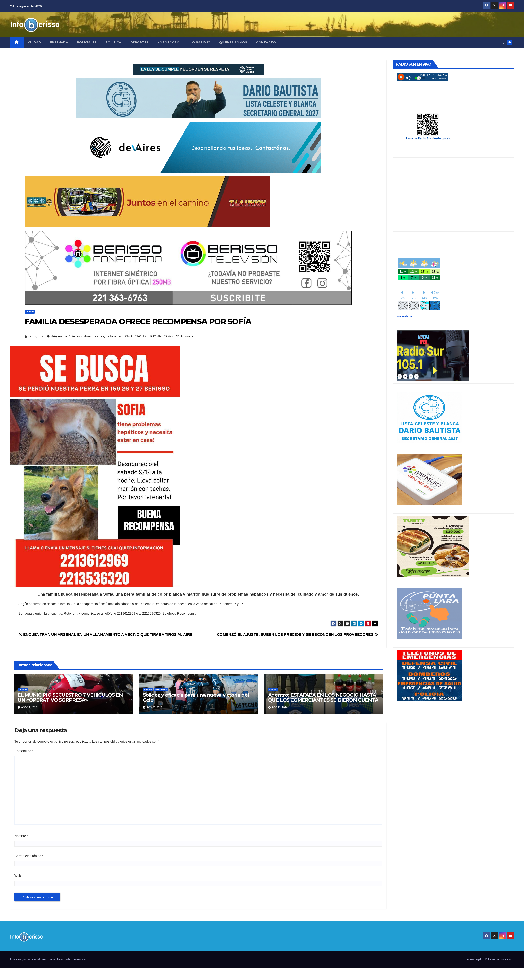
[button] (502, 42)
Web (17, 875)
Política (113, 42)
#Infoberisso (114, 336)
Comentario (23, 751)
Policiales (87, 42)
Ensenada (59, 42)
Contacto (266, 42)
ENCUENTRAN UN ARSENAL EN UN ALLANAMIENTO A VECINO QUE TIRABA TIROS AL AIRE (107, 634)
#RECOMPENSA (170, 336)
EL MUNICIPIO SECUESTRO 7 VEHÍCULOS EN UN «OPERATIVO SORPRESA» (70, 697)
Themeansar (78, 959)
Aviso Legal (474, 959)
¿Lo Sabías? (199, 42)
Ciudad (34, 42)
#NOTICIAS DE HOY (140, 336)
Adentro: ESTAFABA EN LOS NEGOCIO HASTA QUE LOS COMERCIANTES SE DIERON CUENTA (323, 697)
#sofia (188, 336)
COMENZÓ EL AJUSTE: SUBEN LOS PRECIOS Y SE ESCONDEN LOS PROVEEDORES (295, 634)
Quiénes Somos (233, 42)
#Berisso (75, 336)
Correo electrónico (28, 856)
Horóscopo (168, 42)
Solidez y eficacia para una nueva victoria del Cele (196, 697)
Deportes (139, 42)
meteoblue (404, 316)
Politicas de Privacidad (498, 959)
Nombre (21, 836)
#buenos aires (93, 336)
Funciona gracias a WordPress (28, 959)
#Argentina (59, 336)
